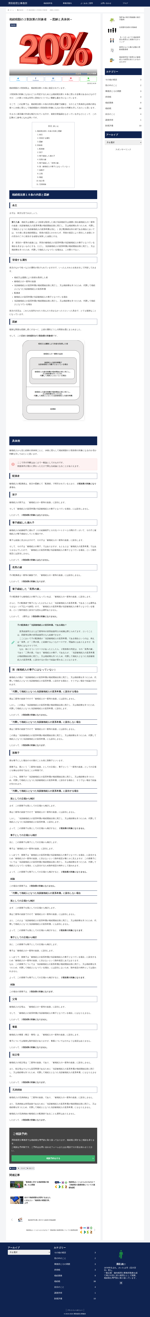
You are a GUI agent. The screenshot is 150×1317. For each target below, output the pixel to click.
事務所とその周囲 (123, 91)
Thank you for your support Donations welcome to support (53, 74)
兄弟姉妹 (42, 184)
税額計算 (31, 1168)
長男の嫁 (42, 159)
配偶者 (41, 149)
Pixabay (84, 74)
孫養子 (41, 170)
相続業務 (123, 103)
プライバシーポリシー (75, 1310)
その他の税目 (123, 80)
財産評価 (123, 126)
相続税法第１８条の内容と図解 (49, 131)
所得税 (123, 97)
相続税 (14, 1168)
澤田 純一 (121, 1264)
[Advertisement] (123, 166)
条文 (41, 135)
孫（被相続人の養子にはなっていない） (55, 166)
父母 (41, 174)
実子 (41, 152)
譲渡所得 (123, 120)
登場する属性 (44, 138)
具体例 (39, 145)
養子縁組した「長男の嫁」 (49, 163)
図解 (41, 142)
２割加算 (22, 1168)
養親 (41, 177)
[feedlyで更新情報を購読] (121, 1283)
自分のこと (123, 114)
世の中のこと (123, 85)
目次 (50, 126)
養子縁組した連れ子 (47, 156)
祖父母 (41, 181)
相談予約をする (53, 1158)
